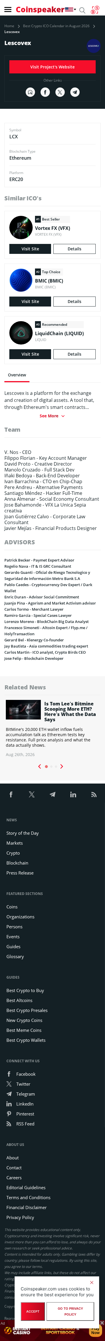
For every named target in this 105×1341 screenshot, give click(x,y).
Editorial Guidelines (26, 1187)
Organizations (20, 917)
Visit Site (30, 249)
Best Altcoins (19, 1000)
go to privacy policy (70, 1311)
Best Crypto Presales (27, 1010)
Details (74, 249)
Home (9, 26)
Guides (13, 946)
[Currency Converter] (95, 10)
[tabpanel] (52, 728)
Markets (14, 843)
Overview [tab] (17, 375)
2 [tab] (51, 766)
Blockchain (17, 863)
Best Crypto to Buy (25, 990)
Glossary (15, 956)
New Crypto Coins (24, 1020)
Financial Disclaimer (26, 1207)
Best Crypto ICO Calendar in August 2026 (56, 26)
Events (13, 936)
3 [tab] (56, 766)
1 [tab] (46, 766)
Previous (39, 766)
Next (61, 766)
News (11, 819)
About (12, 1158)
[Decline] (91, 1282)
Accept (32, 1311)
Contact (14, 1167)
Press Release (20, 873)
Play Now (95, 1330)
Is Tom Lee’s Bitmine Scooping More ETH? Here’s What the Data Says (70, 711)
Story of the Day (22, 833)
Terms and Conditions (28, 1197)
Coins (12, 907)
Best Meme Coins (23, 1030)
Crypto (13, 853)
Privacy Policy (20, 1217)
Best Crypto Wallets (26, 1040)
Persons (14, 926)
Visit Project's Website (52, 67)
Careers (14, 1177)
